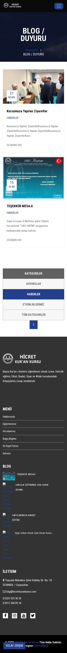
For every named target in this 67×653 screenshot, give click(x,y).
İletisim (7, 453)
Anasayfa (31, 50)
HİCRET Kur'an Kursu (26, 642)
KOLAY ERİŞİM (14, 645)
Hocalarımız (9, 431)
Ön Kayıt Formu (10, 445)
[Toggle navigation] (58, 6)
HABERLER (12, 118)
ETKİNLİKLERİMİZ (33, 304)
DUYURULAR (33, 284)
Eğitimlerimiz (9, 423)
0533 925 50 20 (12, 598)
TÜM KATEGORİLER (34, 315)
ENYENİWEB (41, 645)
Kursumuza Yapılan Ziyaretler (27, 111)
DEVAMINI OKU (14, 145)
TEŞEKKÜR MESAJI (20, 206)
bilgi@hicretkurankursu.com (21, 591)
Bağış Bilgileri (9, 438)
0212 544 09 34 (12, 603)
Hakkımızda (9, 416)
